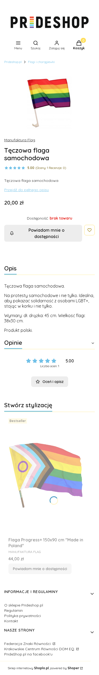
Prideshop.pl (13, 62)
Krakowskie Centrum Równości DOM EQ (39, 649)
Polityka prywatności (22, 615)
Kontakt (11, 621)
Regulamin (13, 610)
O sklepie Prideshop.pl (23, 605)
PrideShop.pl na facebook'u (28, 654)
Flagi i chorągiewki (41, 62)
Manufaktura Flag (19, 140)
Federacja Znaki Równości (28, 643)
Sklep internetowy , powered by (43, 668)
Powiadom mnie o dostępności (46, 233)
